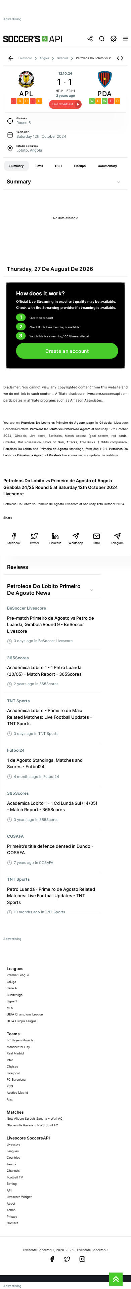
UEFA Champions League (25, 1014)
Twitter (34, 543)
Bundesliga (15, 995)
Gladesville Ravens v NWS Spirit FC (32, 1125)
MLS (10, 1008)
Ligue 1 (12, 1001)
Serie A (12, 988)
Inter (10, 1060)
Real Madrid (15, 1053)
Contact (12, 1223)
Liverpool (13, 1073)
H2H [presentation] (58, 166)
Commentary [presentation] (107, 166)
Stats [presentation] (39, 166)
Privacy (12, 1216)
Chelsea (12, 1066)
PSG (10, 1086)
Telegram (117, 543)
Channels (13, 1170)
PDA (104, 94)
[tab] (16, 166)
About (11, 1203)
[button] (120, 58)
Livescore (13, 1144)
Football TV (15, 1177)
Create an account (67, 351)
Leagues (13, 1151)
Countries (13, 1157)
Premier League (18, 975)
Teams (11, 1164)
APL (26, 94)
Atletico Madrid (17, 1092)
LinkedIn (55, 543)
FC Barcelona (16, 1079)
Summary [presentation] (16, 166)
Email (96, 543)
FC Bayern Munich (20, 1040)
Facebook (13, 543)
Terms (11, 1210)
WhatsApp (76, 543)
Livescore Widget (19, 1197)
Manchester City (18, 1047)
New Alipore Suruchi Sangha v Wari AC (34, 1118)
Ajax (10, 1099)
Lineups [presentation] (80, 166)
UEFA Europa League (21, 1021)
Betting (12, 1184)
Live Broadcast (62, 104)
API (9, 1190)
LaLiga (11, 982)
